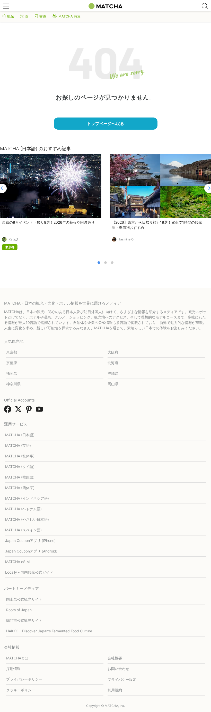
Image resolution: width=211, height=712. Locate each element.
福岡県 (11, 373)
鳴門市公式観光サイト (24, 620)
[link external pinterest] (29, 410)
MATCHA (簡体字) (19, 487)
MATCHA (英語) (18, 445)
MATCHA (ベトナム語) (23, 509)
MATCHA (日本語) (19, 435)
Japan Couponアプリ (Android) (31, 551)
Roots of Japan (19, 610)
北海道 (113, 363)
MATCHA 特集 (69, 16)
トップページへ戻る (105, 123)
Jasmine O (126, 239)
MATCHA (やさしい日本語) (27, 519)
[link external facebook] (8, 410)
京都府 (11, 363)
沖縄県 (113, 373)
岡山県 (113, 384)
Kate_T (14, 239)
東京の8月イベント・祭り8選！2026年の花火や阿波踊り (48, 222)
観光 (10, 16)
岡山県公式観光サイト (24, 599)
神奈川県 (13, 384)
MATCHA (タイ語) (19, 466)
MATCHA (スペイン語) (23, 530)
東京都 (11, 352)
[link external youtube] (40, 410)
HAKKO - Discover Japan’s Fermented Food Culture (49, 631)
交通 (42, 16)
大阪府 (113, 352)
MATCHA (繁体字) (19, 456)
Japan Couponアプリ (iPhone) (30, 540)
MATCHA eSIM (17, 561)
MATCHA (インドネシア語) (27, 498)
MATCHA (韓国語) (19, 477)
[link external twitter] (19, 410)
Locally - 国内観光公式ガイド (29, 572)
